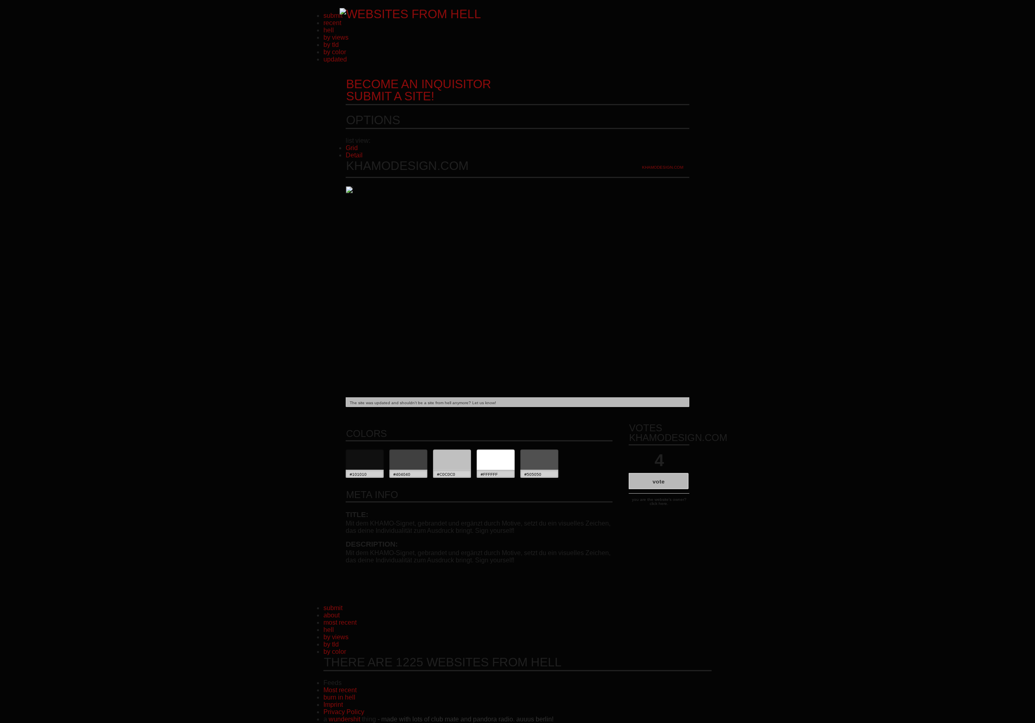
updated (335, 59)
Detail (354, 155)
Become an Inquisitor (418, 90)
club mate (445, 719)
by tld (331, 44)
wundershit (344, 719)
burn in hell (339, 697)
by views (336, 37)
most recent (340, 622)
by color (334, 52)
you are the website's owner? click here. (659, 501)
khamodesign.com (662, 167)
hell (328, 30)
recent (332, 22)
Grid (352, 147)
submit (332, 15)
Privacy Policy (343, 711)
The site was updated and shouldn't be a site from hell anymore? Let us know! (423, 403)
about (331, 615)
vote (659, 481)
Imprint (333, 704)
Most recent (340, 690)
